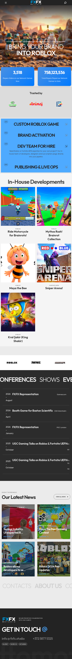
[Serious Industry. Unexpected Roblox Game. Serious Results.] (18, 530)
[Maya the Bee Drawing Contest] (53, 530)
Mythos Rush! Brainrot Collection (54, 235)
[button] (65, 3)
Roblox (18, 228)
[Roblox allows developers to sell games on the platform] (18, 568)
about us (42, 585)
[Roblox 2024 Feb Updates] (53, 568)
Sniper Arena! (54, 288)
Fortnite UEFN (54, 285)
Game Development (10, 507)
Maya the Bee (18, 288)
